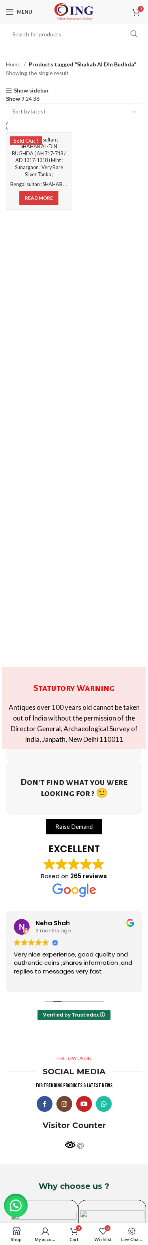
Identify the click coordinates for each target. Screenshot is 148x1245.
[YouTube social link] (84, 1104)
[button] (16, 1205)
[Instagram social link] (64, 1104)
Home (13, 64)
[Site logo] (74, 11)
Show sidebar (31, 91)
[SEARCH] (134, 34)
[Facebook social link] (44, 1104)
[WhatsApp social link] (104, 1104)
